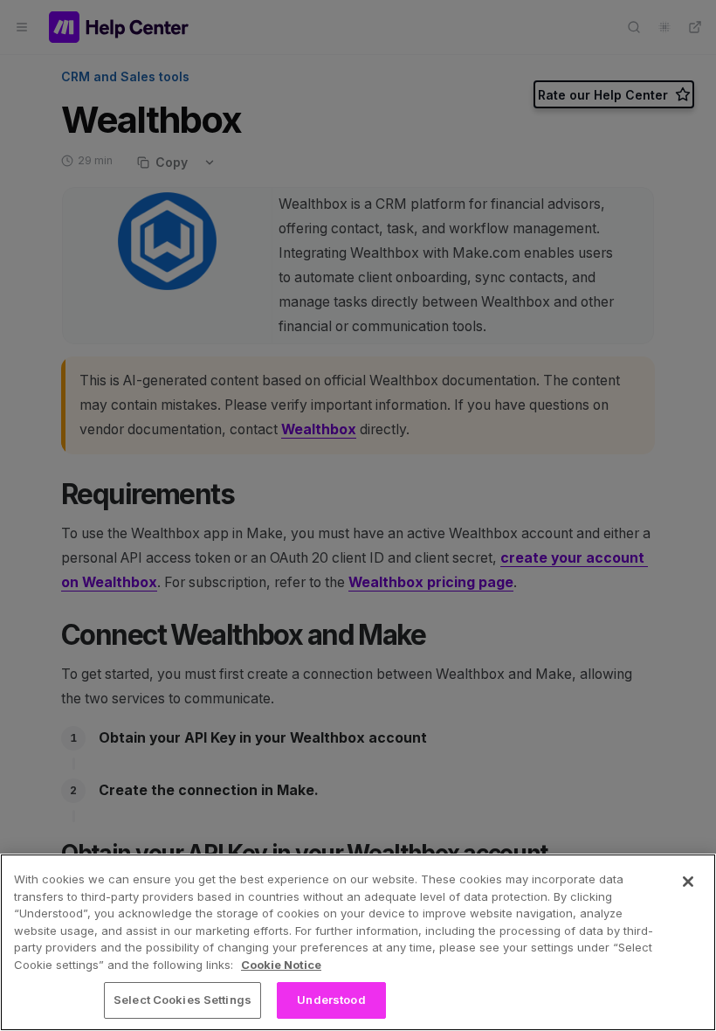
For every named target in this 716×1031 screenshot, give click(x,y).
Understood (331, 1000)
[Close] (688, 881)
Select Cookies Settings (182, 1000)
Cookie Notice (281, 965)
